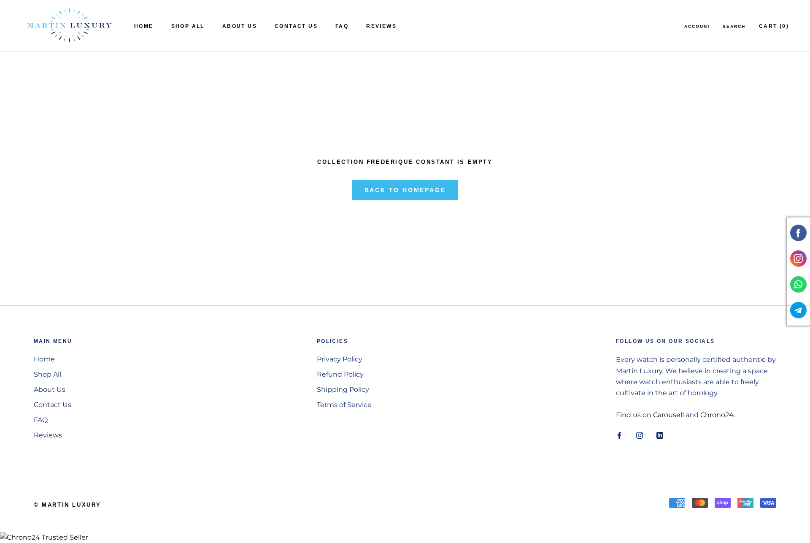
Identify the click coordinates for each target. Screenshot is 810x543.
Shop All (188, 26)
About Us (239, 26)
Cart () (774, 26)
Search (734, 26)
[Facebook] (619, 434)
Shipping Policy (343, 390)
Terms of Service (344, 405)
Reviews (381, 26)
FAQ (341, 26)
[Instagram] (639, 434)
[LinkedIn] (659, 434)
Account (697, 26)
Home (144, 26)
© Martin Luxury (67, 505)
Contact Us (296, 26)
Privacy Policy (339, 359)
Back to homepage (405, 190)
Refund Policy (340, 374)
